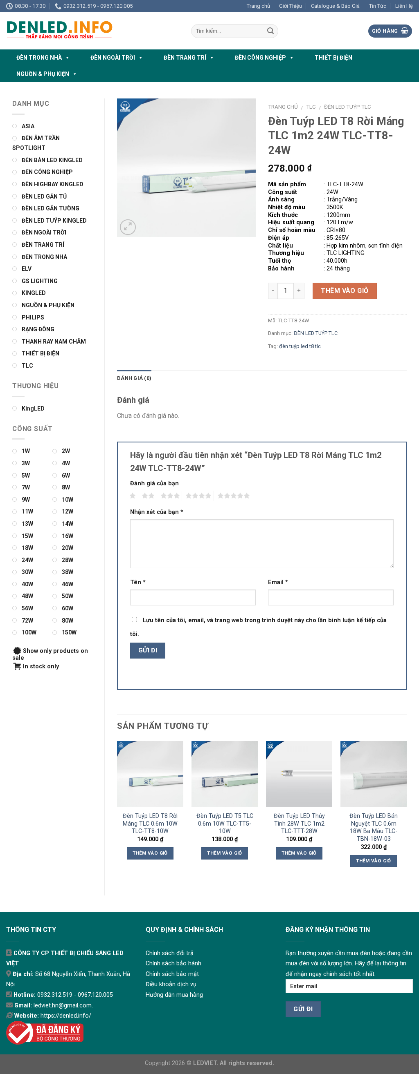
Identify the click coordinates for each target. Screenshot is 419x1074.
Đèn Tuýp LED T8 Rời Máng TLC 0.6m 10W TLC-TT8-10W (150, 824)
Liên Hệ (404, 6)
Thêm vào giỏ (345, 291)
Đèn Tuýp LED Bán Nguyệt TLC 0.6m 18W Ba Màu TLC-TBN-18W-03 (373, 827)
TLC (311, 106)
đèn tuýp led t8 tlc (300, 346)
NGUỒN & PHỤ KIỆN (42, 74)
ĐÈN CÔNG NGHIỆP (260, 57)
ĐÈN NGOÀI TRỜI (112, 57)
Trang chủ (258, 6)
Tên (138, 582)
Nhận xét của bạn (156, 512)
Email (278, 582)
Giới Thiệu (290, 6)
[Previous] (117, 811)
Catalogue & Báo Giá (335, 6)
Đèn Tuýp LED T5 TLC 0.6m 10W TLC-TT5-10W (224, 824)
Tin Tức (377, 6)
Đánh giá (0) (134, 378)
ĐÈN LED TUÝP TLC (347, 106)
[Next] (406, 811)
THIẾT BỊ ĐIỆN (333, 57)
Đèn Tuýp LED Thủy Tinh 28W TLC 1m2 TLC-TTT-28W (299, 824)
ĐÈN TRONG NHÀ (39, 57)
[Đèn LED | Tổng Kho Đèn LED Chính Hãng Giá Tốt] (92, 30)
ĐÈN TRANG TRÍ (185, 57)
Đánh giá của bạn (154, 483)
